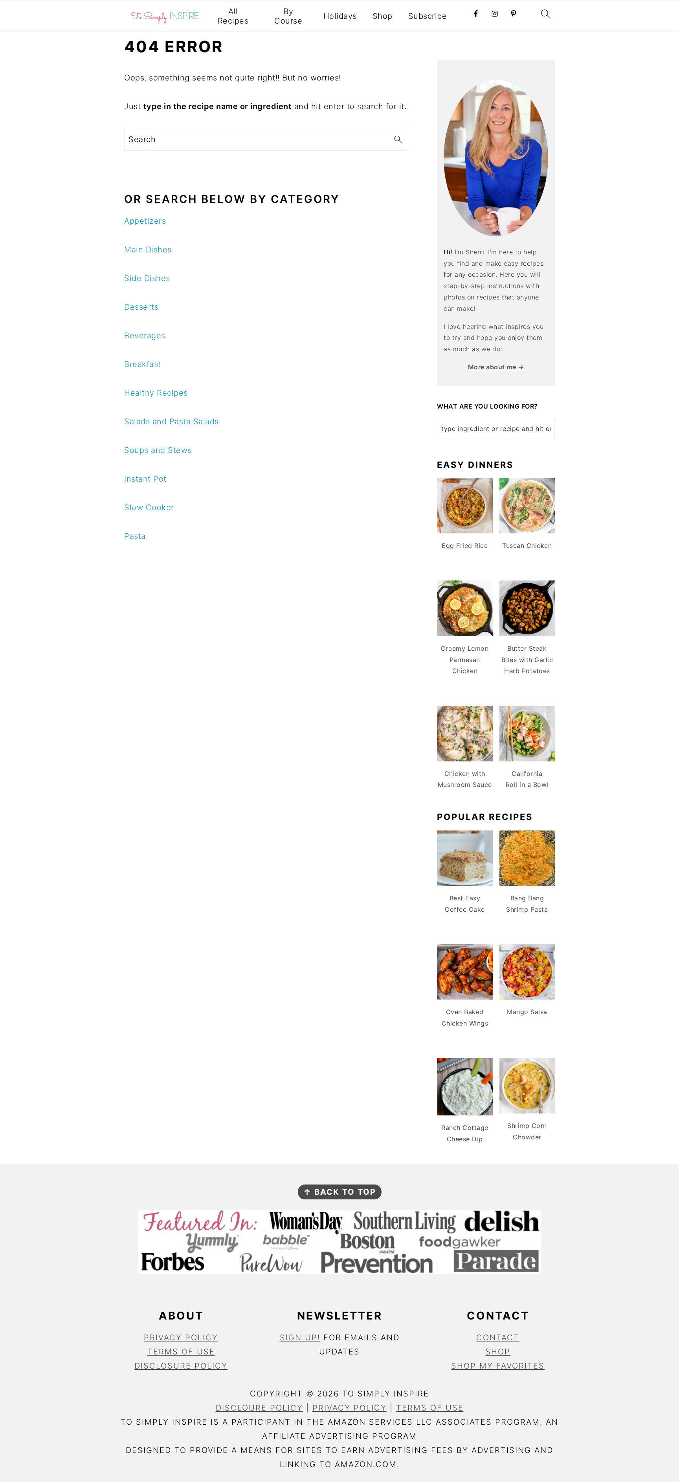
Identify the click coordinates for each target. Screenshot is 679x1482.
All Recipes (233, 16)
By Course (288, 16)
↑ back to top (339, 1192)
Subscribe (427, 16)
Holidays (340, 16)
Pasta (135, 536)
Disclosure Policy (181, 1366)
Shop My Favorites (498, 1366)
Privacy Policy (181, 1337)
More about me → (496, 367)
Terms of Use (181, 1351)
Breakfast (142, 364)
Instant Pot (145, 479)
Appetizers (145, 221)
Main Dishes (148, 249)
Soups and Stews (158, 450)
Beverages (144, 335)
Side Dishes (147, 278)
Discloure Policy (259, 1408)
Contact (497, 1337)
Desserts (141, 307)
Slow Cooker (149, 507)
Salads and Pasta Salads (171, 421)
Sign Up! (300, 1337)
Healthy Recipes (156, 393)
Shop (383, 16)
